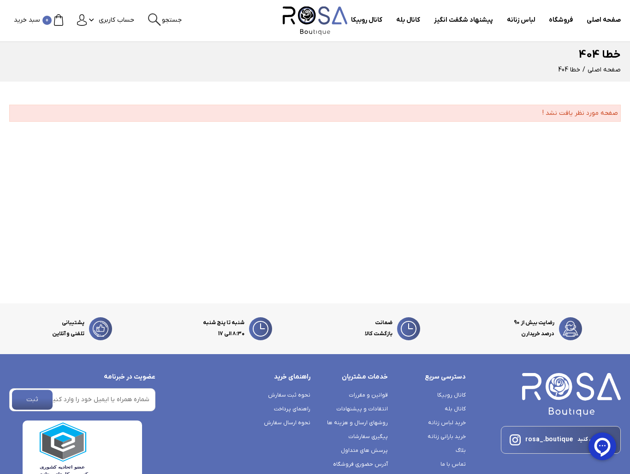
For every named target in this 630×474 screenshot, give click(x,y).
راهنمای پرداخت (292, 409)
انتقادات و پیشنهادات (362, 409)
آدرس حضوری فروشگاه (360, 464)
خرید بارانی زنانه (446, 436)
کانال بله (408, 20)
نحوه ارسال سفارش (287, 423)
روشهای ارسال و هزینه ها (357, 423)
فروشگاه (561, 20)
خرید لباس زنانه (446, 423)
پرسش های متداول (364, 450)
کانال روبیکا (366, 20)
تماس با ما (452, 464)
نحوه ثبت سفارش (289, 395)
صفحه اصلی (604, 20)
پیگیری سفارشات (368, 436)
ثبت (32, 399)
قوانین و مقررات (368, 395)
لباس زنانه (521, 20)
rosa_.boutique (549, 439)
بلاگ (460, 450)
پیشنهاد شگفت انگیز (463, 20)
